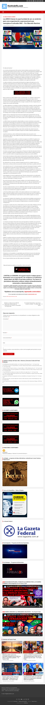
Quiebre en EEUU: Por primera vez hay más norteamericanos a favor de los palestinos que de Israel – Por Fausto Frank (33, 657)
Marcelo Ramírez (12, 296)
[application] (22, 596)
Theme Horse (34, 701)
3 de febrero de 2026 (6, 681)
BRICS (8, 296)
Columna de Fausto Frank (7, 652)
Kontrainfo (16, 701)
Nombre (5, 332)
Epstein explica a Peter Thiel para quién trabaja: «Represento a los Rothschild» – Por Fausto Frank (10, 678)
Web (4, 342)
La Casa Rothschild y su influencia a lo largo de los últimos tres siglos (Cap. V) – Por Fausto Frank (20, 372)
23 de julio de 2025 (27, 681)
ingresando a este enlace (32, 291)
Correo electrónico (7, 337)
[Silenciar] (39, 606)
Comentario (6, 319)
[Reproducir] (3, 606)
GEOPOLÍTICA (37, 650)
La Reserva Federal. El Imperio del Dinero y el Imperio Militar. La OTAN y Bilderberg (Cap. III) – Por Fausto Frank (22, 368)
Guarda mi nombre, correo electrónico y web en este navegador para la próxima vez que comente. (22, 350)
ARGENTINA (26, 672)
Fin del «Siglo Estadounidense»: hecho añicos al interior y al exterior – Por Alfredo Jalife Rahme (32, 304)
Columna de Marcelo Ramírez (9, 16)
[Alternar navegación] (3, 12)
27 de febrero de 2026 (27, 660)
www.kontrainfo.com (32, 294)
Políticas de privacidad (23, 701)
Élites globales (16, 652)
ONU (16, 296)
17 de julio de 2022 (6, 25)
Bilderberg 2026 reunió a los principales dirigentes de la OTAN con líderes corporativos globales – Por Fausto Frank (11, 657)
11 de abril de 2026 (5, 660)
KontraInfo (12, 25)
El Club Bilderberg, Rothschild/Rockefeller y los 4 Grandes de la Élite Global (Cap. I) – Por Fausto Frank (20, 364)
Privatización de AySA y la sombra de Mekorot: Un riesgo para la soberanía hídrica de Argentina (33, 678)
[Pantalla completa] (41, 606)
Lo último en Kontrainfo (28, 652)
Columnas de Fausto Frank (9, 639)
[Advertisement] (22, 58)
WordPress (26, 702)
